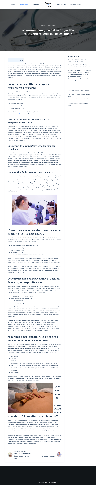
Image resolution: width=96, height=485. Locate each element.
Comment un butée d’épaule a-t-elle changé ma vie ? (78, 80)
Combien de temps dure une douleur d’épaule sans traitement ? (78, 75)
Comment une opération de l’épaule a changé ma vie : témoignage (78, 60)
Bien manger (36, 4)
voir (21, 60)
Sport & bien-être (61, 4)
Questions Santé (24, 4)
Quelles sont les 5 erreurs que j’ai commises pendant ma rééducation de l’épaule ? (79, 66)
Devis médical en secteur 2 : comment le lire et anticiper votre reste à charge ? (79, 71)
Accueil (13, 4)
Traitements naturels (75, 4)
